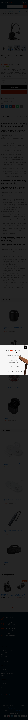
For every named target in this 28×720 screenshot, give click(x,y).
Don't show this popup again (15, 371)
